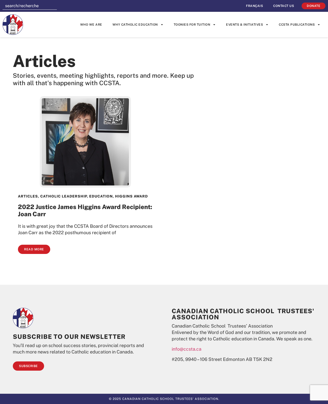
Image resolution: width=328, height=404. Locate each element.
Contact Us (283, 6)
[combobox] (30, 6)
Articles (28, 196)
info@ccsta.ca (186, 349)
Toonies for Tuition (192, 24)
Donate (313, 6)
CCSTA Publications (297, 24)
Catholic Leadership (63, 196)
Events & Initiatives (244, 24)
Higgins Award (131, 196)
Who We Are (91, 24)
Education (101, 196)
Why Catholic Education (135, 24)
